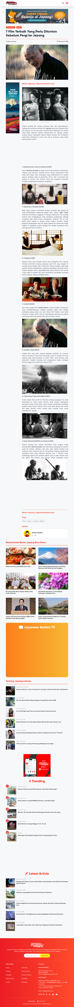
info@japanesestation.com (50, 974)
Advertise (8, 975)
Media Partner (10, 978)
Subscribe (45, 955)
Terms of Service (26, 975)
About (7, 967)
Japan (29, 521)
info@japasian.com (47, 991)
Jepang (35, 521)
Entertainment (10, 27)
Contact (8, 971)
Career (8, 982)
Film (24, 521)
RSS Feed (24, 982)
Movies (19, 27)
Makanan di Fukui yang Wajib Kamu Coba (18, 566)
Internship (24, 967)
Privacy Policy (25, 971)
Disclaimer (24, 978)
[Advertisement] (45, 495)
